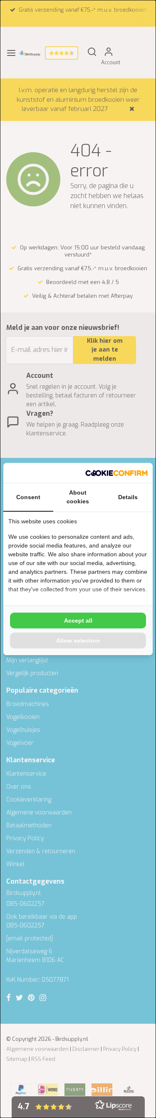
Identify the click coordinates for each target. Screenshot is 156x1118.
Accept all (78, 620)
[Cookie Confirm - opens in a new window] (116, 473)
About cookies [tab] (78, 497)
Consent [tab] (28, 497)
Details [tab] (128, 497)
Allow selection (78, 640)
